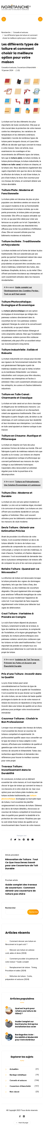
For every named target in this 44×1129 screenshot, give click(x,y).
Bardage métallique (18, 1075)
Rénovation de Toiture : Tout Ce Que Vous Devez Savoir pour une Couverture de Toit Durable (21, 864)
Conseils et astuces (8, 67)
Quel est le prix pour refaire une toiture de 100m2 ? (25, 1011)
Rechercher (10, 908)
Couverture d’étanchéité (26, 67)
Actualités (14, 1069)
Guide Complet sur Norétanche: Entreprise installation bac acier (26, 1024)
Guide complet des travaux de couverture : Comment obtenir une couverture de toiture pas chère (21, 889)
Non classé (14, 1092)
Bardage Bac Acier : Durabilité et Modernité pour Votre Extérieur (26, 1037)
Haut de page (23, 1123)
